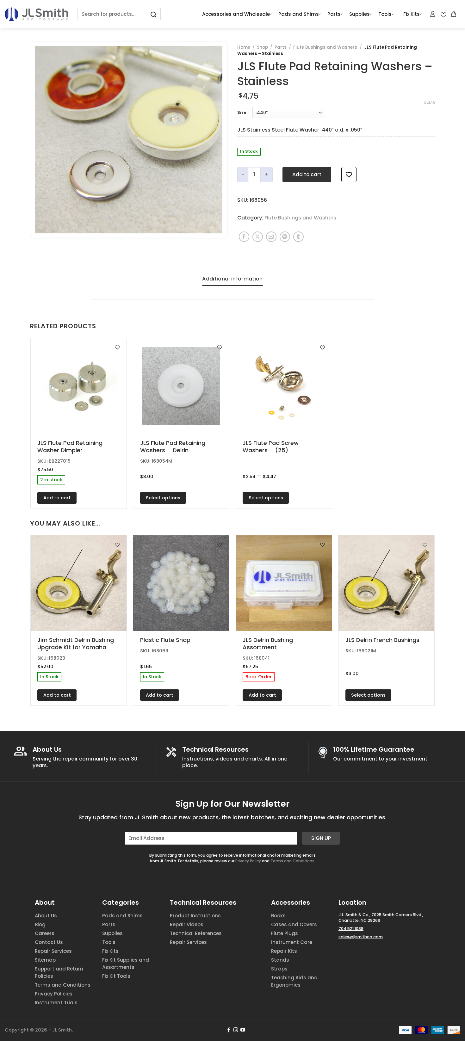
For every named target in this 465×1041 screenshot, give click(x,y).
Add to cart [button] (57, 498)
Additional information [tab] (232, 278)
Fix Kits (411, 14)
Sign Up (321, 838)
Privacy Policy (248, 861)
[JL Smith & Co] (36, 14)
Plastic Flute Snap (165, 640)
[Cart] (454, 14)
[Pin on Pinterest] (285, 236)
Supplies (359, 14)
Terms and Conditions (292, 861)
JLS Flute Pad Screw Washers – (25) (271, 446)
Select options (163, 498)
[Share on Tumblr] (298, 236)
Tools (385, 14)
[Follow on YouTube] (242, 1030)
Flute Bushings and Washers (325, 47)
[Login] (433, 14)
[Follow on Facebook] (228, 1030)
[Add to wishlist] (348, 174)
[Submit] (153, 14)
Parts (334, 14)
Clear (429, 102)
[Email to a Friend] (271, 236)
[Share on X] (257, 236)
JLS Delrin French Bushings (382, 640)
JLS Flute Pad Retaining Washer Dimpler (69, 446)
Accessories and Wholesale (236, 14)
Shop (262, 47)
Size (241, 112)
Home (243, 47)
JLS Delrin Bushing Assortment (268, 643)
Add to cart (306, 174)
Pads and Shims (298, 14)
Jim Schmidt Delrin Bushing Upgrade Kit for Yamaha (75, 643)
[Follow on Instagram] (235, 1030)
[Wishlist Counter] (443, 14)
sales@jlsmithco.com (360, 936)
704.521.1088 (350, 928)
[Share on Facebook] (244, 236)
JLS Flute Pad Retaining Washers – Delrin (172, 446)
